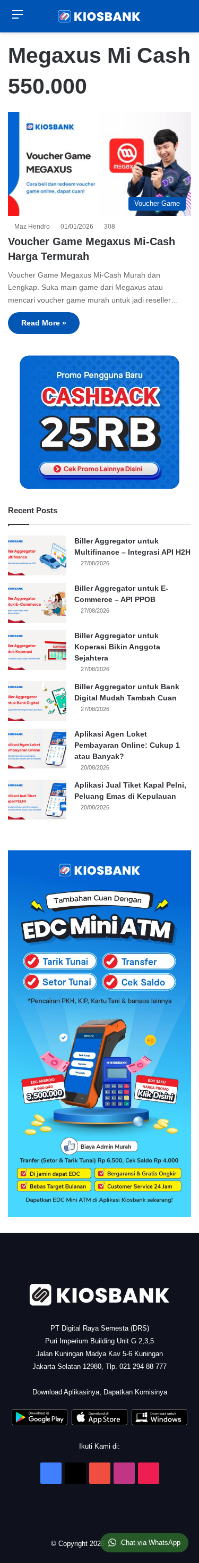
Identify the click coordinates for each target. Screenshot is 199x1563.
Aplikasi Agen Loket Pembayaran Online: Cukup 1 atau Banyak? (127, 745)
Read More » (43, 323)
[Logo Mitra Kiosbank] (99, 16)
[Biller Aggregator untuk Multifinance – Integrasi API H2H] (37, 555)
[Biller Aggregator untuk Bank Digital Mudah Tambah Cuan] (37, 701)
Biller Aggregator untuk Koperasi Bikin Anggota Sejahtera (117, 646)
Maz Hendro (33, 226)
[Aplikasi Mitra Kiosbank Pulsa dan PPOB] (39, 1423)
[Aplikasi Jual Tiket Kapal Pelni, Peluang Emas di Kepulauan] (37, 800)
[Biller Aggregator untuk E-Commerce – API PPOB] (37, 603)
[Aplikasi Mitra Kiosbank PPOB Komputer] (159, 1423)
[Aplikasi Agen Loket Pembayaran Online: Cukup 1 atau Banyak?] (37, 748)
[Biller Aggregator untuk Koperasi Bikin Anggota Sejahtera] (37, 650)
